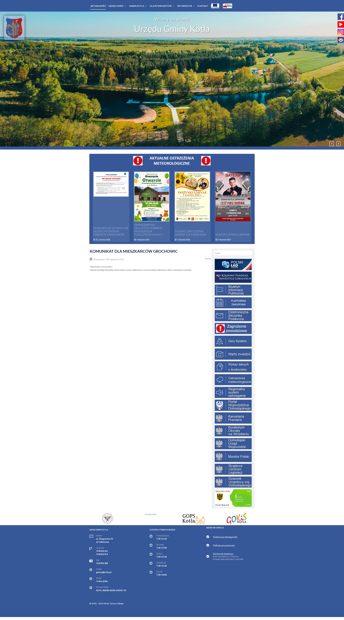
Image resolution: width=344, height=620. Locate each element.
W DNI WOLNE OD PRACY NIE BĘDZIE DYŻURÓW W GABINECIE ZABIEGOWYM (111, 231)
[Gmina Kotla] (14, 28)
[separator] (115, 6)
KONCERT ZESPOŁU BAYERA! (233, 234)
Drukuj (208, 258)
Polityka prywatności (224, 545)
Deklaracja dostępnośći (225, 536)
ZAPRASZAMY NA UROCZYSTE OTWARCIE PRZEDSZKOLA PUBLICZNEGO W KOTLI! (148, 229)
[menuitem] (98, 6)
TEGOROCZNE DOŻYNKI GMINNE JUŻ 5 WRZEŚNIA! (190, 233)
